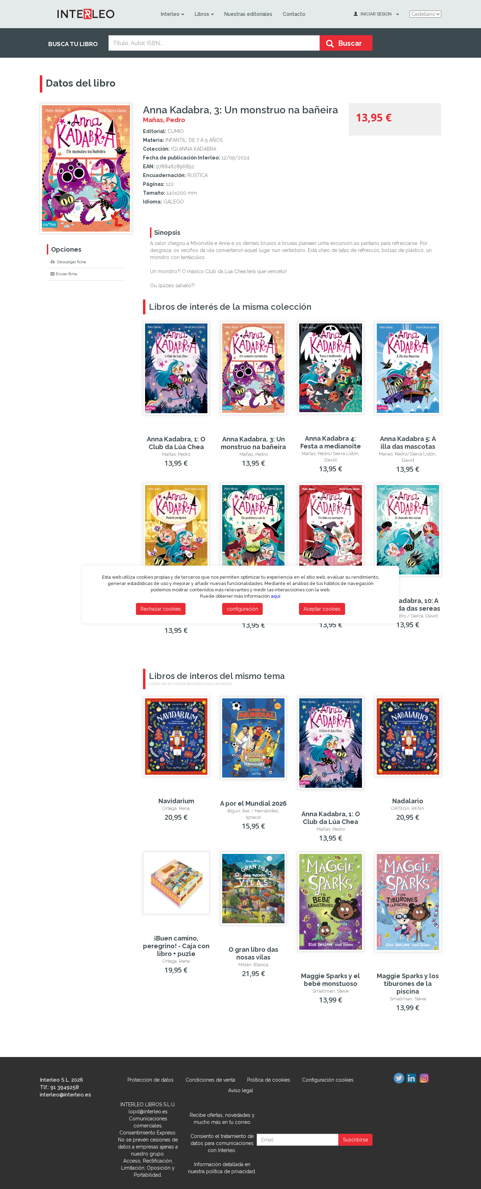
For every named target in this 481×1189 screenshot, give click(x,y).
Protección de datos (150, 1080)
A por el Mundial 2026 (253, 803)
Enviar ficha (66, 273)
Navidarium (176, 801)
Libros (202, 14)
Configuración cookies (328, 1080)
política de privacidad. (231, 1171)
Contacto (294, 14)
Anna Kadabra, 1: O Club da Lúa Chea (176, 443)
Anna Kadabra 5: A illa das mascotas (408, 442)
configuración (242, 609)
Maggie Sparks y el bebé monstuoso (330, 979)
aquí (275, 596)
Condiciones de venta (210, 1080)
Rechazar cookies (160, 609)
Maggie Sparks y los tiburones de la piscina (408, 983)
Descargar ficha (71, 261)
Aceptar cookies (322, 609)
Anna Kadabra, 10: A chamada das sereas (408, 604)
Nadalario (407, 801)
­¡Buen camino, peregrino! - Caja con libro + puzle (176, 946)
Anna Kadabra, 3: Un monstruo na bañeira (253, 443)
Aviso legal (240, 1090)
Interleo (170, 14)
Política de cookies (268, 1080)
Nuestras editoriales (248, 14)
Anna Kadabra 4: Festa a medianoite (330, 442)
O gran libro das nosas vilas (253, 953)
